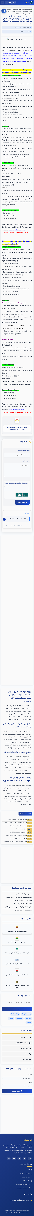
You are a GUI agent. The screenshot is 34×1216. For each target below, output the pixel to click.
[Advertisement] (17, 610)
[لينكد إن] (14, 1158)
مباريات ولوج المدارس (21, 1043)
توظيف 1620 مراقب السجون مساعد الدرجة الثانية (18, 907)
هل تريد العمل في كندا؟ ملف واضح (19, 820)
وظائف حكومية (25, 1173)
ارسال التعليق (21, 502)
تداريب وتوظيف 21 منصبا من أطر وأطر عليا (17, 842)
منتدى (26, 1054)
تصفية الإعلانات (16, 1091)
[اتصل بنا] (10, 2)
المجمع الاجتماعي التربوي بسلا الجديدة (18, 835)
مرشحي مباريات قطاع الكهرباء (23, 894)
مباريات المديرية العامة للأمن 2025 (22, 900)
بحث (17, 1009)
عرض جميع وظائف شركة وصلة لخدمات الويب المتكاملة (17, 428)
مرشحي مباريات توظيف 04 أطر (20, 832)
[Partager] (3, 11)
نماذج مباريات (24, 1037)
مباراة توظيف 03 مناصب (22, 829)
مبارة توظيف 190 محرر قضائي (23, 910)
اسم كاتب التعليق (24, 450)
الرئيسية (27, 1170)
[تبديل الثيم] (6, 2)
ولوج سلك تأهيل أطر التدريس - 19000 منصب (19, 897)
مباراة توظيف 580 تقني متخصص (22, 904)
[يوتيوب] (9, 1158)
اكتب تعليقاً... (25, 461)
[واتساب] (30, 1158)
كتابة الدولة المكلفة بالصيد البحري (20, 839)
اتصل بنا (26, 1059)
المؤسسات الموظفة (23, 1188)
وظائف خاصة (25, 1177)
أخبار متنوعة (25, 1048)
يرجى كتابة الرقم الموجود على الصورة (16, 483)
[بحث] (14, 2)
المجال (30, 1074)
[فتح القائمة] (2, 2)
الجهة (30, 1082)
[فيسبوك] (24, 1158)
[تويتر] (19, 1158)
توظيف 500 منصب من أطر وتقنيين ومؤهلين (17, 823)
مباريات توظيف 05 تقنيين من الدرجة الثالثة (17, 826)
